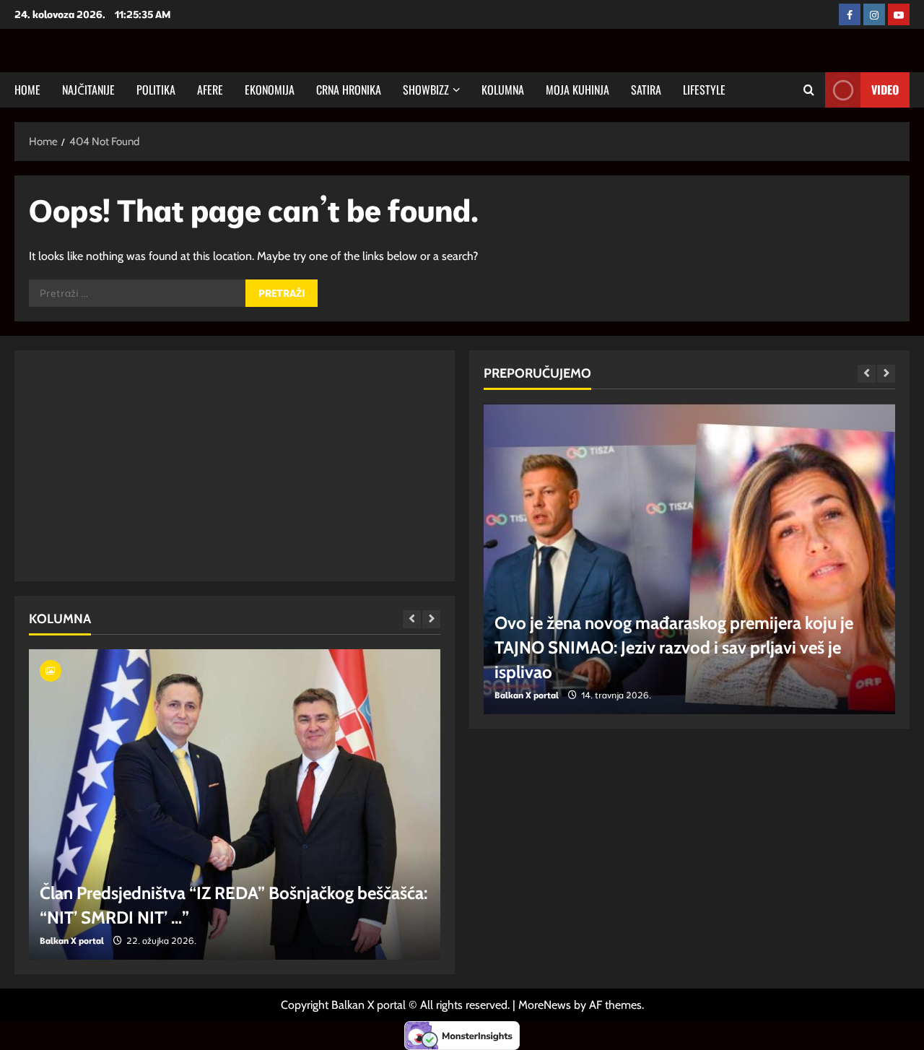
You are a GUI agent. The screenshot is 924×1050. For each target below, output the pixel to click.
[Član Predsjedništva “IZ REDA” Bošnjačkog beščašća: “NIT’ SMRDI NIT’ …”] (234, 804)
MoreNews (544, 1005)
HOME (27, 89)
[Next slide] (431, 619)
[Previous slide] (412, 619)
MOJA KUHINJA (577, 89)
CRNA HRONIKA (348, 89)
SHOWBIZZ (426, 89)
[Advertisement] (159, 466)
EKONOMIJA (270, 89)
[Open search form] (808, 90)
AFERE (210, 89)
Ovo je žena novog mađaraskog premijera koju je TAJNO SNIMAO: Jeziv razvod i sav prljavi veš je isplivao (673, 647)
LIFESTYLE (704, 89)
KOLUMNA (502, 89)
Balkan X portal (72, 940)
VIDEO (885, 89)
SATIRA (646, 89)
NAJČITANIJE (88, 89)
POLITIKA (155, 89)
